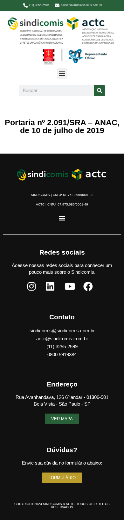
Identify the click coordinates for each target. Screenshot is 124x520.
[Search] (99, 90)
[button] (62, 73)
